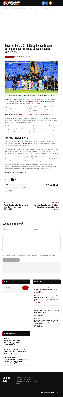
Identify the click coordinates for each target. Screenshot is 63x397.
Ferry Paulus (13, 109)
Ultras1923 (9, 191)
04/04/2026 (37, 314)
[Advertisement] (31, 22)
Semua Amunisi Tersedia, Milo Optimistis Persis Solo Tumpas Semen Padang (46, 299)
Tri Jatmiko (24, 188)
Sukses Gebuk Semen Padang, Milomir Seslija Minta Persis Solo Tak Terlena (46, 288)
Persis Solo (37, 103)
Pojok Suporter (10, 56)
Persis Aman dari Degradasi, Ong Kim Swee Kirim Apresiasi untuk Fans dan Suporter (16, 351)
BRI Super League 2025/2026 (37, 101)
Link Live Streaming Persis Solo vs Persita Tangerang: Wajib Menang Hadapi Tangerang (16, 361)
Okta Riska (39, 292)
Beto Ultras (13, 185)
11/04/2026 (37, 302)
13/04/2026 (37, 291)
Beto (14, 149)
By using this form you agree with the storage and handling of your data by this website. (30, 255)
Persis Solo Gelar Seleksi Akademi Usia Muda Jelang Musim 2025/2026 (32, 114)
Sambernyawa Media (47, 392)
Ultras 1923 (26, 143)
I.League (19, 101)
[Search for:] (16, 287)
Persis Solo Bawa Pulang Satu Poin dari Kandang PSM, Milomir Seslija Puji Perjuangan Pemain (46, 310)
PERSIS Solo (16, 188)
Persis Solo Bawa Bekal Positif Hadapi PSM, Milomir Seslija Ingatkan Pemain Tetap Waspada (46, 321)
